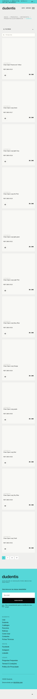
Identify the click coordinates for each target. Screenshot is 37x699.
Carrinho (28, 8)
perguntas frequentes (10, 660)
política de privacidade (10, 667)
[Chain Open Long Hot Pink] (18, 180)
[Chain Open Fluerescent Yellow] (18, 50)
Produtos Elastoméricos (13, 18)
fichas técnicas (8, 639)
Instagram (5, 650)
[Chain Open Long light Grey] (18, 137)
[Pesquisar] (4, 34)
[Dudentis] (10, 576)
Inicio (6, 17)
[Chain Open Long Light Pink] (18, 266)
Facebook (5, 647)
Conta (23, 8)
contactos (5, 636)
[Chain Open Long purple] (18, 395)
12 (12, 557)
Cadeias (29, 18)
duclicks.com (17, 682)
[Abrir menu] (33, 8)
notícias (5, 631)
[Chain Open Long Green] (18, 93)
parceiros (5, 628)
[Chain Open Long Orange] (18, 352)
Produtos (14, 17)
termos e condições (9, 663)
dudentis (5, 622)
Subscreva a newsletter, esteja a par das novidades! (14, 1)
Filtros (19, 29)
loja (3, 620)
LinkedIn (5, 653)
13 (16, 557)
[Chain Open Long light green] (18, 223)
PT (33, 2)
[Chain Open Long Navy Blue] (18, 309)
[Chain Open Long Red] (18, 438)
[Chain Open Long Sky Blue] (18, 481)
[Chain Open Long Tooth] (18, 524)
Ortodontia (24, 17)
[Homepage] (11, 8)
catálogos (5, 625)
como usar (6, 634)
